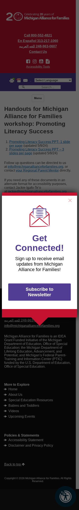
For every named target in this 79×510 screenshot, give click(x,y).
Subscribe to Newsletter (39, 292)
